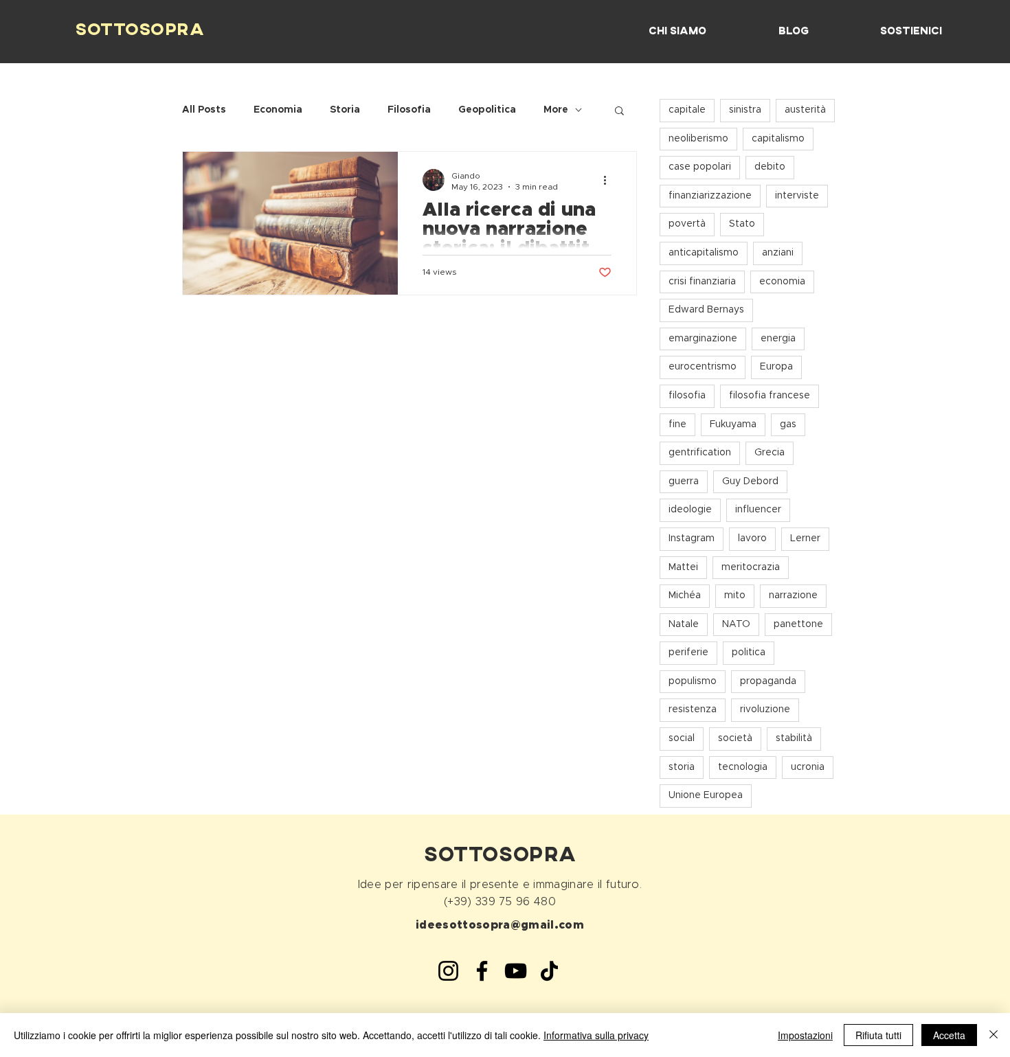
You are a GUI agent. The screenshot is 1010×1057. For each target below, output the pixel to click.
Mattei (683, 567)
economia (782, 281)
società (735, 738)
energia (778, 338)
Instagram (692, 538)
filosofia (687, 395)
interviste (797, 196)
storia (682, 767)
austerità (805, 110)
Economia (278, 110)
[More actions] (609, 180)
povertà (687, 224)
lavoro (752, 538)
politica (748, 652)
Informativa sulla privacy (596, 1035)
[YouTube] (515, 970)
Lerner (805, 538)
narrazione (793, 595)
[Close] (993, 1035)
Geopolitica (487, 110)
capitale (687, 110)
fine (677, 424)
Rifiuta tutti (878, 1035)
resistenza (693, 709)
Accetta (949, 1035)
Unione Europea (706, 795)
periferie (688, 652)
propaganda (768, 681)
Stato (742, 224)
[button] (619, 111)
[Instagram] (448, 970)
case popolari (700, 167)
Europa (776, 367)
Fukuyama (733, 424)
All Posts (204, 110)
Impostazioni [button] (805, 1035)
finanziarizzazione (710, 196)
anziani (778, 253)
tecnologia (742, 767)
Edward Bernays (706, 310)
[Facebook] (482, 970)
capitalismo (778, 139)
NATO (736, 624)
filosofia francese (769, 395)
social (682, 738)
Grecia (769, 452)
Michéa (685, 595)
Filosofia (409, 110)
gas (788, 424)
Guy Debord (750, 481)
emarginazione (703, 338)
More (555, 110)
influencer (758, 509)
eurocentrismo (703, 367)
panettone (798, 624)
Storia (345, 110)
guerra (684, 481)
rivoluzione (765, 709)
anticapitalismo (704, 253)
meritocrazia (750, 567)
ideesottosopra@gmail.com (500, 925)
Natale (684, 624)
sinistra (745, 110)
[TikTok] (549, 970)
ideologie (690, 509)
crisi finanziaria (702, 281)
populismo (693, 681)
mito (734, 595)
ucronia (807, 767)
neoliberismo (698, 139)
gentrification (700, 452)
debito (769, 167)
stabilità (794, 738)
